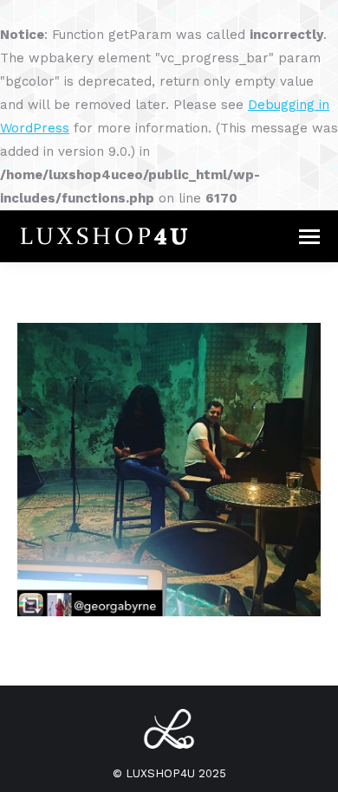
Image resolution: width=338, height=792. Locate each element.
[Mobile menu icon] (309, 237)
